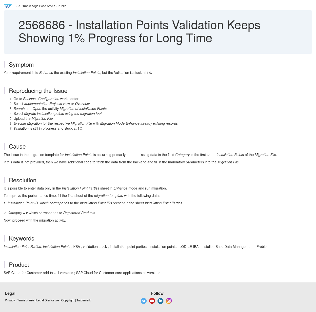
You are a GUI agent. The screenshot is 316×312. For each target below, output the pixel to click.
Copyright (67, 300)
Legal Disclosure (47, 300)
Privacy (10, 300)
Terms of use (25, 300)
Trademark (84, 300)
